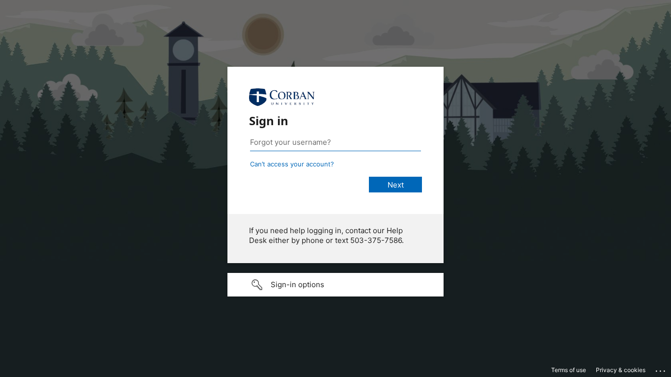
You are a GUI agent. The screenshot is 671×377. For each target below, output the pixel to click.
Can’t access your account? (292, 164)
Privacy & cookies (620, 370)
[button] (335, 284)
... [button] (661, 369)
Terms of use (568, 370)
